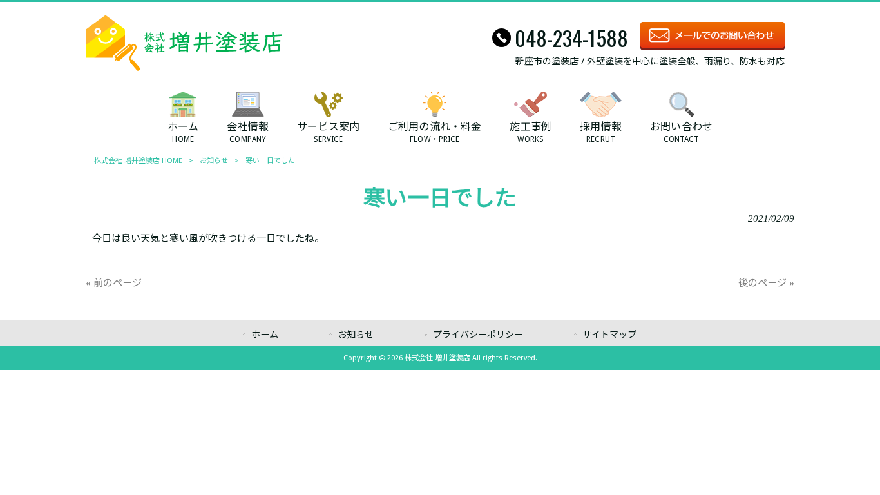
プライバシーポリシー (478, 334)
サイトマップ (609, 334)
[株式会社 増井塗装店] (184, 67)
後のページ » (766, 283)
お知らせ (214, 161)
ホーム (264, 334)
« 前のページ (114, 283)
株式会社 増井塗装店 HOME (138, 161)
